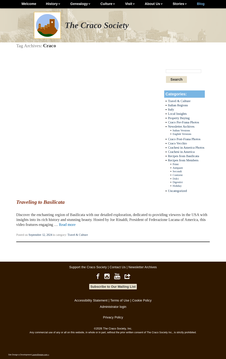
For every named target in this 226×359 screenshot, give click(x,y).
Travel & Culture (179, 101)
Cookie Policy (142, 300)
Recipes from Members (183, 160)
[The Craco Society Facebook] (98, 276)
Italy (171, 109)
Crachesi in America (181, 152)
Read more (67, 224)
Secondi (177, 171)
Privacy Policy (113, 317)
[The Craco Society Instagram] (107, 276)
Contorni (178, 175)
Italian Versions (181, 130)
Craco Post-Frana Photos (184, 139)
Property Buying (179, 118)
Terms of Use (119, 300)
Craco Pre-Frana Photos (183, 122)
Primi (176, 164)
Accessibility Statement (91, 300)
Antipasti (178, 167)
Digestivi (178, 182)
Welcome (28, 4)
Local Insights (177, 113)
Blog (201, 4)
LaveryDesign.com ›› (40, 355)
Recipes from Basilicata (183, 156)
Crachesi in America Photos (186, 147)
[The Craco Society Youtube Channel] (117, 276)
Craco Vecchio (177, 143)
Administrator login (113, 307)
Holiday (177, 185)
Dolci (176, 178)
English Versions (182, 133)
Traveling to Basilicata (40, 202)
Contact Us (118, 267)
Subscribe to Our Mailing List (113, 286)
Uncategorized (177, 191)
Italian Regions (178, 105)
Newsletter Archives (181, 126)
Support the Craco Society (88, 267)
